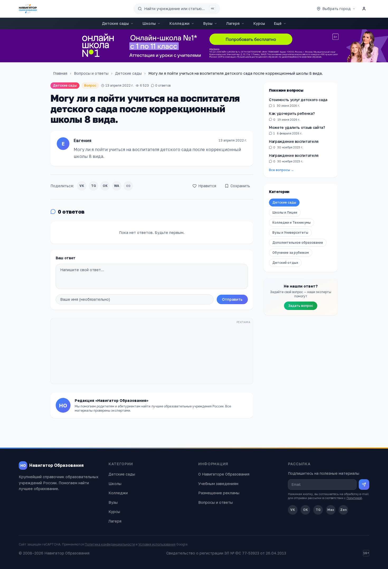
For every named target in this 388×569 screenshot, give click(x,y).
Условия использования (157, 544)
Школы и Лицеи (284, 212)
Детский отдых (285, 263)
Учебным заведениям (218, 483)
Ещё (278, 23)
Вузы (207, 23)
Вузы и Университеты (290, 232)
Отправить (232, 299)
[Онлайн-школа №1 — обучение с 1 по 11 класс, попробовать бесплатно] (194, 45)
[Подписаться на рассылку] (364, 484)
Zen (343, 510)
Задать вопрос (300, 306)
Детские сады (115, 23)
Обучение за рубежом (290, 253)
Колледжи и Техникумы (291, 222)
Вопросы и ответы (91, 73)
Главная (60, 73)
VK (81, 186)
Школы (149, 23)
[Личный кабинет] (364, 8)
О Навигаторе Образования (223, 474)
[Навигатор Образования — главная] (28, 8)
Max (330, 510)
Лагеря (233, 23)
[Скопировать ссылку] (128, 186)
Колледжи (179, 23)
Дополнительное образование (297, 242)
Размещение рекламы (218, 493)
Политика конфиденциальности (110, 544)
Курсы (259, 23)
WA (116, 186)
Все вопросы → (281, 170)
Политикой (354, 498)
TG (93, 186)
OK (105, 186)
